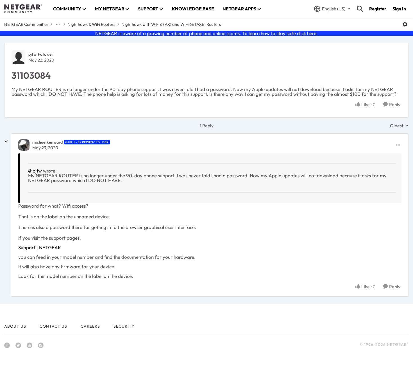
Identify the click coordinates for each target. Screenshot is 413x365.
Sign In (399, 9)
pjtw (32, 54)
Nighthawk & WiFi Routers (91, 24)
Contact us (53, 326)
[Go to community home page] (23, 8)
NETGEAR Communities (26, 24)
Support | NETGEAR (39, 247)
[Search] (360, 8)
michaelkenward (47, 142)
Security (124, 326)
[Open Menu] (405, 24)
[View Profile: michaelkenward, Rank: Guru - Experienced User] (24, 145)
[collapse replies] (6, 141)
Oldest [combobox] (399, 125)
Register (377, 9)
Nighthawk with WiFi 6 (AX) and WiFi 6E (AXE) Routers (171, 24)
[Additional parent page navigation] (58, 24)
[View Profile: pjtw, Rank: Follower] (19, 57)
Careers (90, 326)
